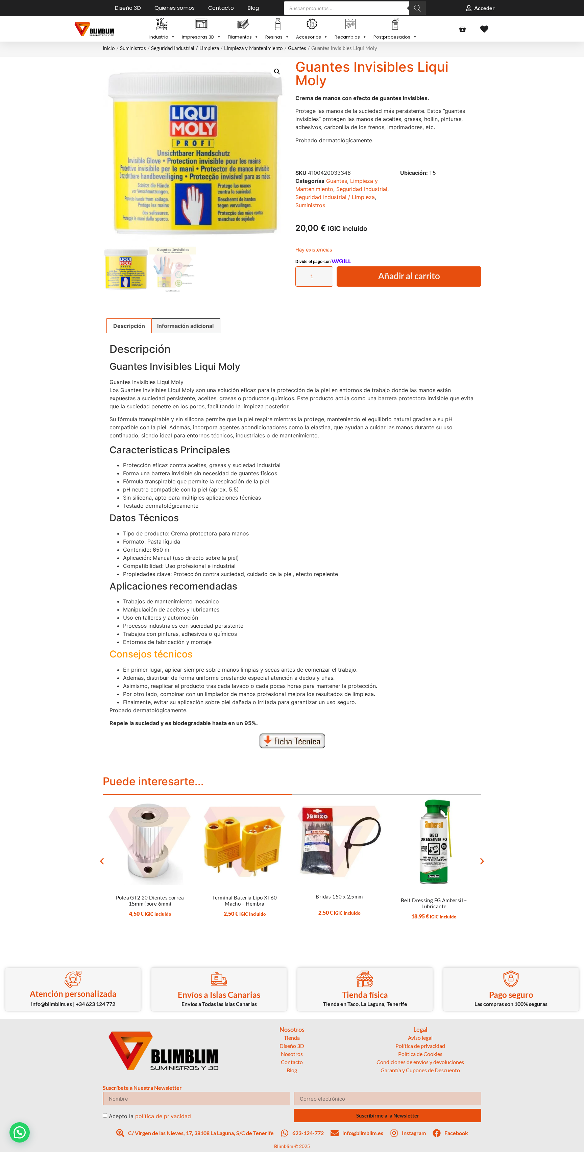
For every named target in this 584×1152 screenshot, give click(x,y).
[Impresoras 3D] (201, 24)
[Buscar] (417, 8)
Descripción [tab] (129, 325)
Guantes (297, 48)
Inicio (109, 48)
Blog (253, 8)
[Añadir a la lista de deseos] (184, 804)
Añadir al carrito (409, 276)
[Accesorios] (312, 24)
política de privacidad (163, 1116)
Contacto (221, 8)
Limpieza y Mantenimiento (253, 48)
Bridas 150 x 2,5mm (339, 896)
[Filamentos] (243, 24)
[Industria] (162, 24)
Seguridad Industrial (361, 189)
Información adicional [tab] (185, 325)
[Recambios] (350, 24)
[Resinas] (277, 24)
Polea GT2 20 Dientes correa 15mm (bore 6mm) (150, 900)
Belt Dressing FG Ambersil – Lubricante (434, 903)
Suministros (133, 48)
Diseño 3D (128, 8)
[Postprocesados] (395, 24)
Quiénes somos (174, 8)
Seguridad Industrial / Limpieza (185, 48)
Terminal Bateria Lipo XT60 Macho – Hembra (244, 900)
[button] (277, 72)
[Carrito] (462, 29)
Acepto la (150, 1116)
